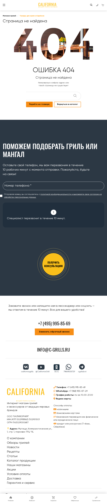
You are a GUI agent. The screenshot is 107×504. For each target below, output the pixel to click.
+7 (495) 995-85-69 (76, 387)
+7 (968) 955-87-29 (78, 391)
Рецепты (13, 451)
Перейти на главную (39, 104)
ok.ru (56, 372)
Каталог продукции (21, 460)
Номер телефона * (17, 185)
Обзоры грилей (18, 442)
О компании (16, 438)
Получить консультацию (53, 264)
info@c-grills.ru (53, 349)
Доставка (14, 478)
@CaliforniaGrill (42, 372)
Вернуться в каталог (67, 104)
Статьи (12, 456)
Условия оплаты (18, 474)
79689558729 (69, 372)
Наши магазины (19, 465)
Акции (11, 469)
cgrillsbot (82, 372)
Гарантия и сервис (21, 482)
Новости (13, 447)
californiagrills (27, 372)
